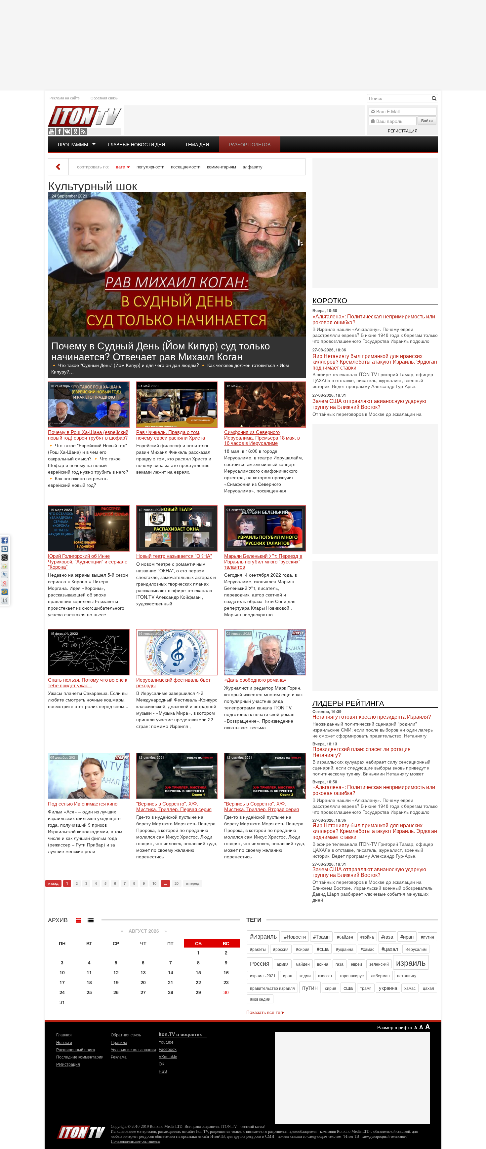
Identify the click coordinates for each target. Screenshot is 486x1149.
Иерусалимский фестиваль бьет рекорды (173, 682)
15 (198, 972)
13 (143, 972)
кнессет (325, 975)
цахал (428, 988)
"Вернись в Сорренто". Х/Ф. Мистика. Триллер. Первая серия (174, 806)
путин (310, 987)
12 (116, 972)
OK (75, 131)
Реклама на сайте (65, 97)
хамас (410, 988)
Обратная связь (104, 97)
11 (89, 972)
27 (143, 992)
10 (154, 883)
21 (170, 982)
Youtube (51, 131)
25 (89, 992)
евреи (356, 964)
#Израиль (263, 936)
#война (367, 937)
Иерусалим (415, 949)
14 (170, 972)
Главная (64, 1034)
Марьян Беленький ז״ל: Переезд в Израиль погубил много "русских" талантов (263, 561)
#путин (427, 937)
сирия (330, 988)
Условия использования (133, 1049)
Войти (427, 120)
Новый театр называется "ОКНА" (174, 556)
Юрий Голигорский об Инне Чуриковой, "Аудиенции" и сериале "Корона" (87, 561)
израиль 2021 (263, 975)
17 (62, 982)
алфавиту (253, 167)
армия (283, 964)
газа (340, 964)
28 (170, 992)
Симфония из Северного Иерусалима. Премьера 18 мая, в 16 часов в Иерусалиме (262, 437)
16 (226, 972)
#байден (345, 937)
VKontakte (67, 131)
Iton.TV (81, 1131)
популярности (150, 167)
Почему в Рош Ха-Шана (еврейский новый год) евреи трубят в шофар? (88, 434)
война (322, 964)
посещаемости (185, 167)
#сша (323, 948)
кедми (305, 975)
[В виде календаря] (79, 918)
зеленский (379, 964)
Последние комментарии (79, 1056)
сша (348, 987)
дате (120, 167)
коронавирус (352, 975)
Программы (73, 144)
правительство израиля (272, 988)
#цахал (390, 948)
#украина (344, 949)
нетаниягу (406, 975)
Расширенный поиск (75, 1049)
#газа (387, 936)
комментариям (221, 167)
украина (388, 987)
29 (198, 992)
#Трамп (321, 936)
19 (116, 982)
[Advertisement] (243, 45)
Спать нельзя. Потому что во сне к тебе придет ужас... (87, 682)
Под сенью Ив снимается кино (82, 804)
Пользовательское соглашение (135, 1141)
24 (62, 992)
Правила (119, 1042)
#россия (281, 949)
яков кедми (260, 999)
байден (303, 964)
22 (198, 982)
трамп (366, 988)
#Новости (295, 936)
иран (287, 975)
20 (177, 883)
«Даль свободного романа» (255, 680)
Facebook (59, 131)
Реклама (119, 1056)
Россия (259, 963)
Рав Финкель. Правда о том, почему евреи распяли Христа (170, 434)
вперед (192, 883)
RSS (83, 131)
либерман (380, 975)
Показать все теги (265, 1012)
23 (226, 982)
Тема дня (197, 144)
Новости (64, 1042)
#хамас (367, 949)
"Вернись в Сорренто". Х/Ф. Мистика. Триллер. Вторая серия (261, 806)
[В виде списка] (91, 918)
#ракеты (258, 949)
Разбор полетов (249, 144)
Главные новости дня (136, 144)
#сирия (302, 949)
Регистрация (403, 130)
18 (89, 982)
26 (116, 992)
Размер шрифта (394, 1027)
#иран (407, 936)
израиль (411, 962)
